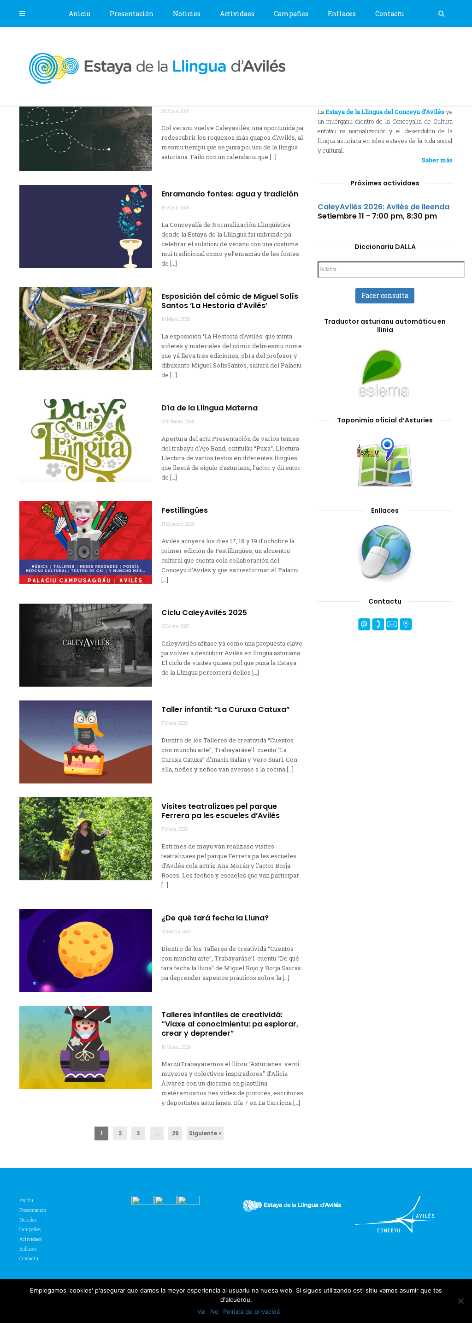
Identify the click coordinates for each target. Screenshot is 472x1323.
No (214, 1311)
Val (201, 1311)
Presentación (131, 13)
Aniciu (79, 13)
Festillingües (184, 510)
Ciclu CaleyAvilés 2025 (204, 612)
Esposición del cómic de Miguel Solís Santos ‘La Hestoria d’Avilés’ (229, 301)
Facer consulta (384, 295)
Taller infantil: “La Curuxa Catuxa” (225, 709)
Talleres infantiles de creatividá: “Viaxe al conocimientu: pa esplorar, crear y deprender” (229, 1024)
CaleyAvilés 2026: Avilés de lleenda (383, 207)
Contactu (389, 13)
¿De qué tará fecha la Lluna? (215, 918)
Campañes (291, 13)
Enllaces (342, 13)
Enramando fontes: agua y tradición (229, 194)
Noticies (187, 13)
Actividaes (237, 13)
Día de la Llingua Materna (209, 408)
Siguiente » (205, 1133)
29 (175, 1133)
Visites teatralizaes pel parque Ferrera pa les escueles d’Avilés (220, 811)
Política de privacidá (251, 1311)
